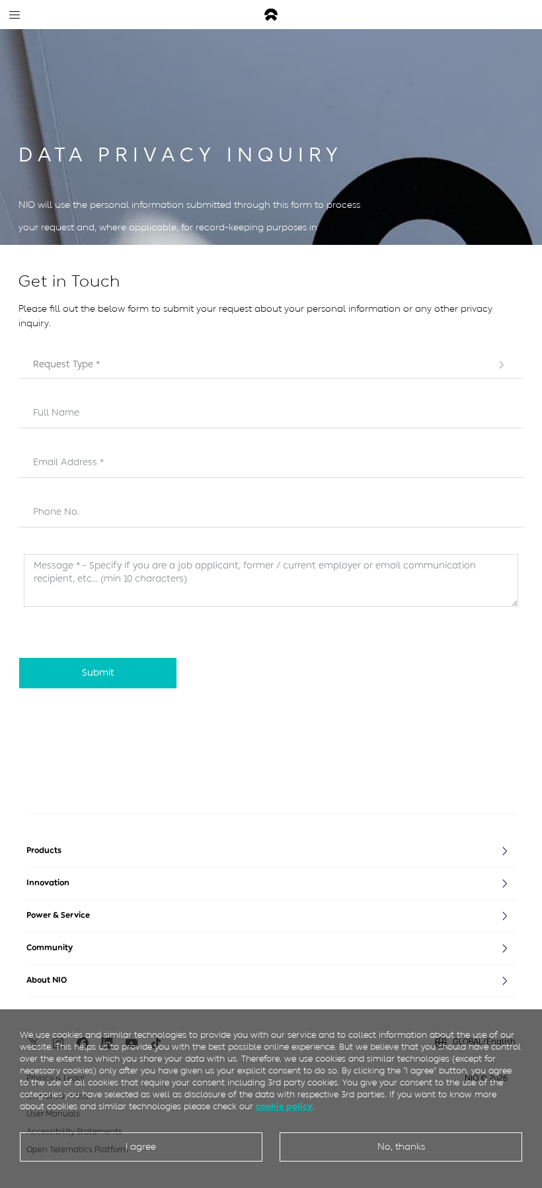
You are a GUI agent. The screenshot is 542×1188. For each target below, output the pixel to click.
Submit (98, 672)
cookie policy (284, 1106)
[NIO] (271, 15)
